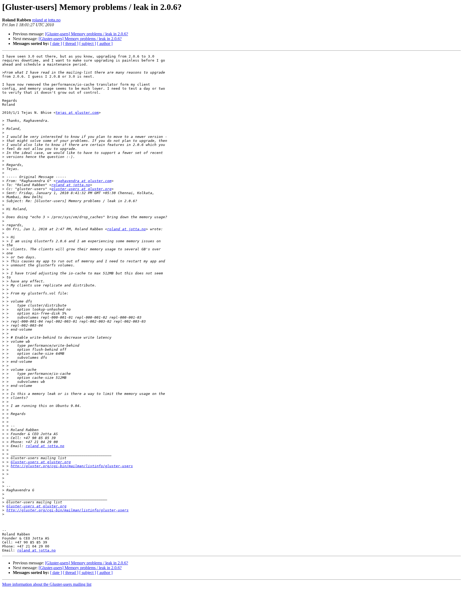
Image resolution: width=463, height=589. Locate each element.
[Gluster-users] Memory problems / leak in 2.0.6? (86, 34)
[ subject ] (87, 43)
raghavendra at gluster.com (83, 181)
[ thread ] (70, 43)
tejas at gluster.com (77, 113)
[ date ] (56, 43)
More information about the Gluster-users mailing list (46, 584)
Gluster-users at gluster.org (41, 462)
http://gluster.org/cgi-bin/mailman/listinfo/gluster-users (72, 466)
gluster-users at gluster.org (81, 189)
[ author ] (105, 43)
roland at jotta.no (46, 20)
